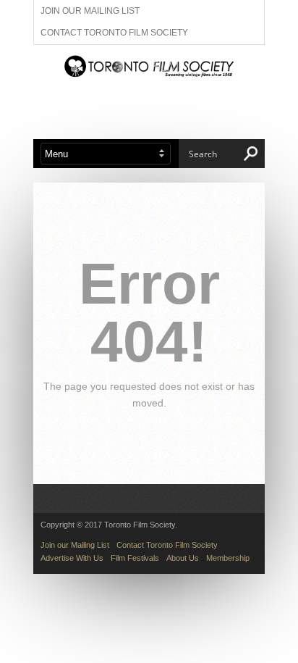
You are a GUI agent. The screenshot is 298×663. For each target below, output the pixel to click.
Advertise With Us (72, 558)
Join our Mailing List (90, 11)
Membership (228, 558)
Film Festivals (135, 558)
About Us (182, 558)
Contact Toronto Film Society (114, 33)
